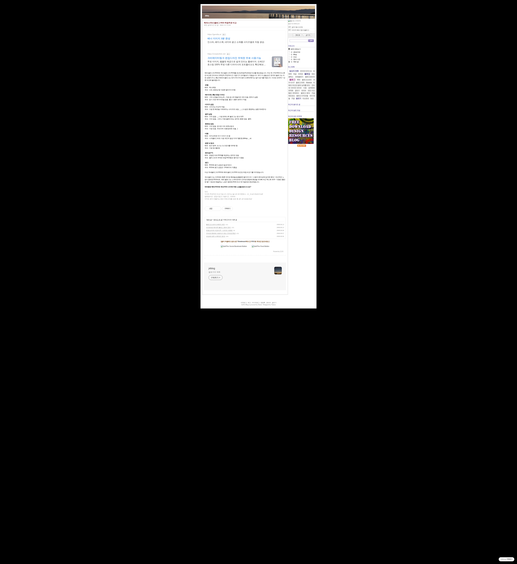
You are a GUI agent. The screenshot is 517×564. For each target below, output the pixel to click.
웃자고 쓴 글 (218, 220)
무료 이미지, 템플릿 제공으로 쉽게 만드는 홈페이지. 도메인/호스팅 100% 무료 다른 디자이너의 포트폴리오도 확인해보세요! (236, 63)
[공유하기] (214, 209)
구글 (293, 98)
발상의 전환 (294, 71)
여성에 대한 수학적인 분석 (215, 236)
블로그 (292, 79)
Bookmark (242, 241)
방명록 (310, 17)
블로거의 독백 (214, 272)
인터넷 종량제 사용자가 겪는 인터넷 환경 (221, 233)
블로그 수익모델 (302, 96)
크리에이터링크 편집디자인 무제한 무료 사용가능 (234, 58)
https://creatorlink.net (216, 54)
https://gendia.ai (214, 34)
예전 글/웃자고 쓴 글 (211, 25)
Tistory (273, 304)
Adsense (309, 83)
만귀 (242, 304)
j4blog (207, 16)
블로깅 (307, 74)
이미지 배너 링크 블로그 (300, 30)
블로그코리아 (310, 77)
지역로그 (286, 17)
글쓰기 (297, 91)
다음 (305, 88)
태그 (293, 17)
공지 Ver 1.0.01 (297, 27)
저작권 (300, 74)
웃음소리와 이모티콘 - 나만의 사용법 (219, 230)
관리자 (268, 302)
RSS (253, 241)
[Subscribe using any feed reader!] (260, 246)
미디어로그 (302, 17)
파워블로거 (299, 77)
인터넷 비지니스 (306, 71)
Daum (260, 304)
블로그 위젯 (300, 83)
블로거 (298, 98)
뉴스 (312, 98)
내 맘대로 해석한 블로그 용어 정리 (218, 227)
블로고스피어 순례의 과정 (215, 224)
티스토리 (306, 98)
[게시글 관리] (218, 209)
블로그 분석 (305, 93)
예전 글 (209, 220)
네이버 (303, 91)
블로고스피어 (307, 80)
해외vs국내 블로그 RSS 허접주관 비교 (220, 23)
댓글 (294, 74)
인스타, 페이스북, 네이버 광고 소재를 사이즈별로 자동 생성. (236, 42)
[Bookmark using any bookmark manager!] (234, 246)
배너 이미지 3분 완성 (218, 38)
